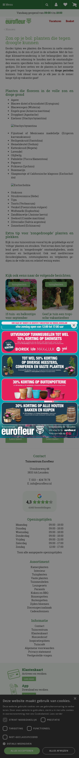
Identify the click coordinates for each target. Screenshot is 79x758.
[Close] (74, 325)
